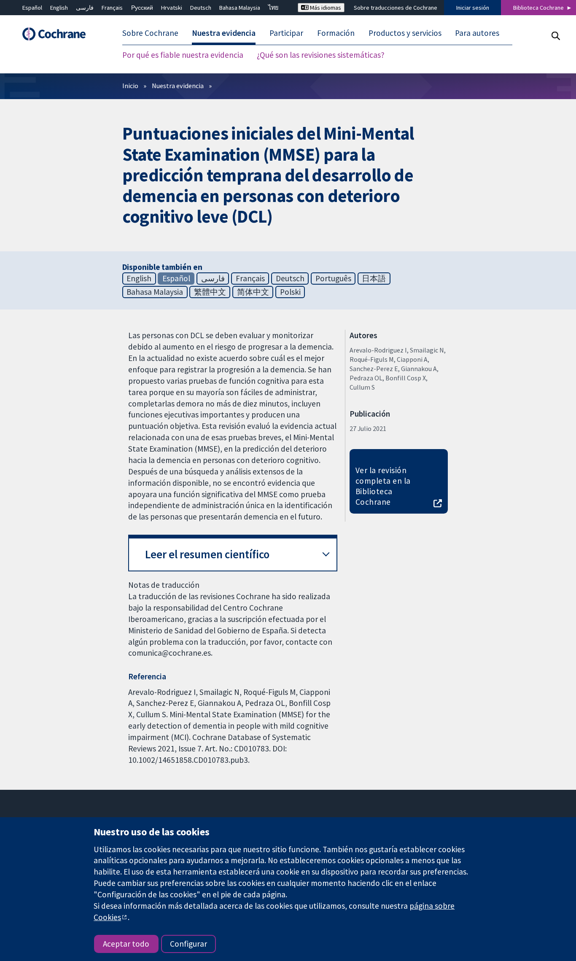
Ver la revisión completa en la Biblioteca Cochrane (383, 486)
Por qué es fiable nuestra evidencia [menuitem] (182, 55)
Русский (142, 7)
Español (32, 7)
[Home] (58, 33)
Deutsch (200, 7)
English (59, 7)
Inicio (130, 85)
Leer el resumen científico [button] (207, 554)
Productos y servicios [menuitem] (405, 33)
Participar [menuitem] (286, 33)
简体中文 (253, 292)
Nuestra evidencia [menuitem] (224, 33)
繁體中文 (210, 292)
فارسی (85, 7)
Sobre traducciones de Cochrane (395, 7)
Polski (290, 292)
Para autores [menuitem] (477, 33)
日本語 (374, 278)
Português (333, 278)
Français (112, 7)
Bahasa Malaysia (239, 7)
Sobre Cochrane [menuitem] (150, 33)
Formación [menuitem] (336, 33)
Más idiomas (325, 7)
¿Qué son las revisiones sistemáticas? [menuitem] (321, 55)
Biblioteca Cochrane (538, 7)
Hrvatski (171, 7)
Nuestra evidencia (178, 85)
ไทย (273, 7)
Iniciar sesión (472, 7)
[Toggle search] (556, 36)
